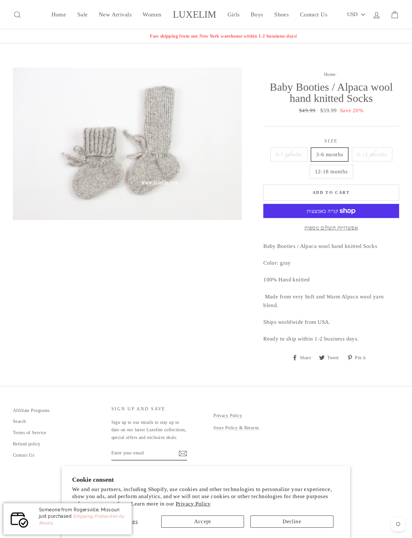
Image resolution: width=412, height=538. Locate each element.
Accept (202, 521)
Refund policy (27, 443)
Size (331, 141)
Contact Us (313, 14)
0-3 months (289, 154)
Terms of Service (29, 432)
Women (152, 14)
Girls (234, 14)
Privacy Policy (193, 504)
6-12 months (372, 154)
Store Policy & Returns (236, 427)
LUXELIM (194, 14)
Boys (257, 14)
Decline (292, 521)
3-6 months (329, 154)
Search (19, 421)
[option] (206, 36)
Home (59, 14)
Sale (82, 14)
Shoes (281, 14)
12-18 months (331, 172)
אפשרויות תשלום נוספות (331, 228)
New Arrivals (115, 14)
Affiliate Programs (31, 410)
